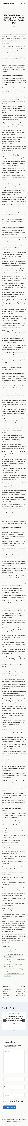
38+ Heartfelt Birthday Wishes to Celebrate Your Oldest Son (20, 991)
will (14, 26)
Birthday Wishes (14, 12)
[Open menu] (24, 3)
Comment (7, 1051)
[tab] (10, 1030)
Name (6, 1079)
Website (6, 1095)
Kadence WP (17, 1121)
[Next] (23, 1020)
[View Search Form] (21, 3)
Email (6, 1087)
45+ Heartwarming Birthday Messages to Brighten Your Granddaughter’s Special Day (14, 1018)
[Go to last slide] (4, 1020)
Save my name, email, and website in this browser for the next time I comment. (14, 1101)
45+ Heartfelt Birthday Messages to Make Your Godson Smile (7, 992)
